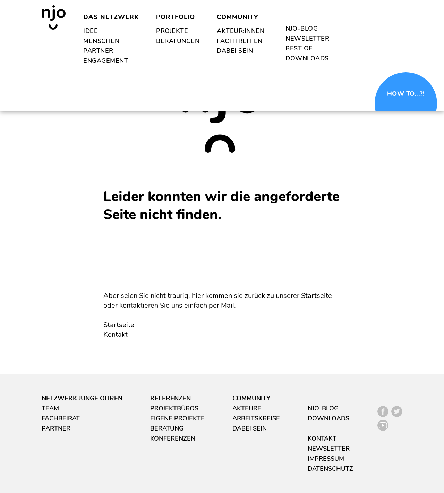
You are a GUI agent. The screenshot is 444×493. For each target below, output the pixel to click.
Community (237, 17)
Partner (98, 51)
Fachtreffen (240, 41)
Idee (90, 31)
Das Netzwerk (111, 17)
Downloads (307, 58)
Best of (299, 48)
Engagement (105, 61)
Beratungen (177, 41)
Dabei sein (235, 51)
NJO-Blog (301, 28)
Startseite (118, 324)
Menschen (101, 41)
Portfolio (175, 17)
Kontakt (115, 334)
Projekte (172, 31)
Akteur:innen (240, 31)
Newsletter (307, 38)
